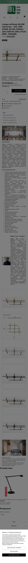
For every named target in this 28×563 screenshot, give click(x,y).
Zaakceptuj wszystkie (14, 555)
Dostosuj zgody (14, 551)
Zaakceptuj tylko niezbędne (14, 547)
